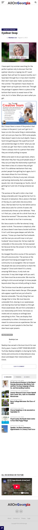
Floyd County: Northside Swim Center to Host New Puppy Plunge (22, 420)
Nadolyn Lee (13, 37)
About (9, 518)
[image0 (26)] (19, 124)
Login (28, 518)
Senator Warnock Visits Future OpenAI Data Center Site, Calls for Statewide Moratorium (23, 394)
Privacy (23, 518)
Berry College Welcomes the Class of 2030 (22, 402)
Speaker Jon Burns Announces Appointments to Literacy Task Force (22, 428)
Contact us (16, 518)
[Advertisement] (19, 453)
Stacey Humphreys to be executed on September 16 (22, 411)
